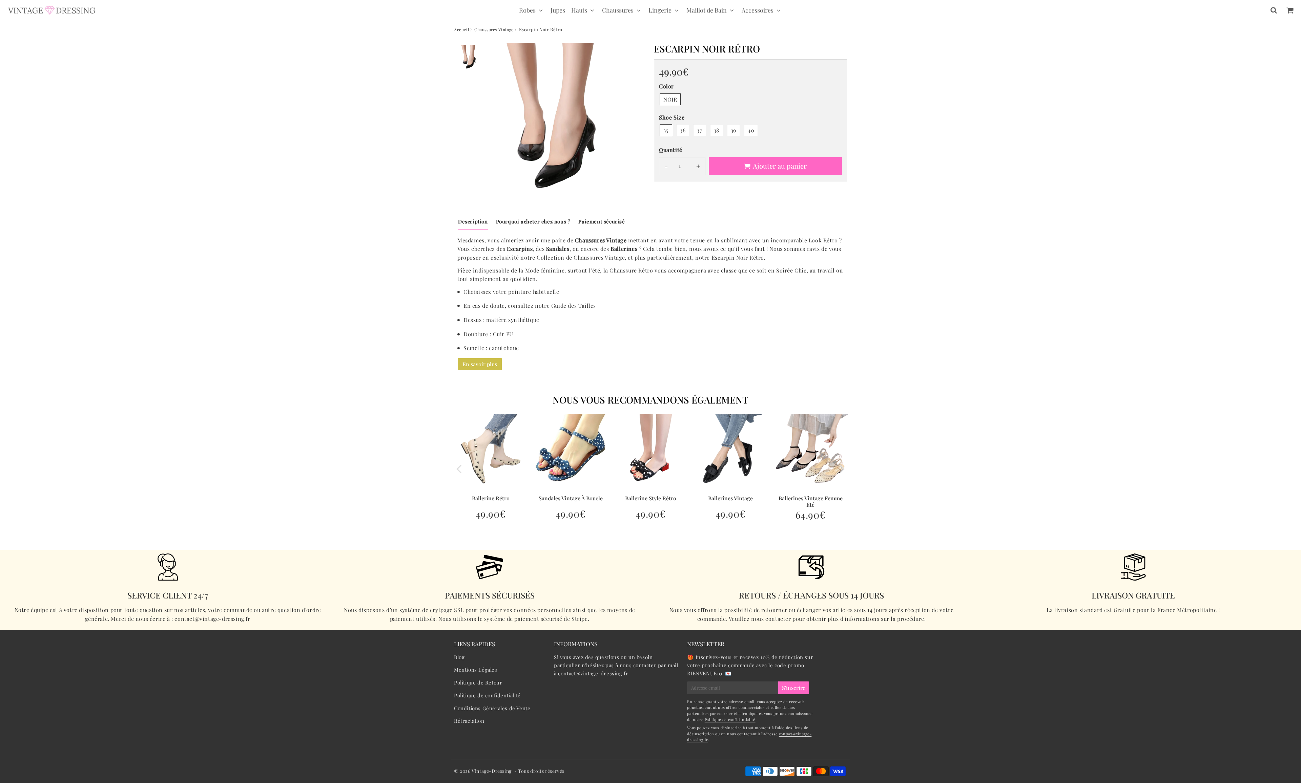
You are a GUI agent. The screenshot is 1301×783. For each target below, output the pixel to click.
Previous (459, 468)
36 (682, 130)
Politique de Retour (478, 682)
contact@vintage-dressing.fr (593, 673)
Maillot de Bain (706, 10)
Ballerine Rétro (491, 498)
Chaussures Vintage (494, 29)
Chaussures (618, 10)
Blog (459, 657)
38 (716, 130)
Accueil (461, 29)
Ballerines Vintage (730, 498)
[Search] (1273, 10)
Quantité (670, 149)
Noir (670, 99)
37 (699, 130)
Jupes (558, 10)
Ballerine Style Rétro (650, 498)
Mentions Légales (475, 669)
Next (842, 468)
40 (751, 130)
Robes (527, 10)
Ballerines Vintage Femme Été (811, 501)
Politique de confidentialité (487, 695)
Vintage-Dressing (492, 771)
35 (665, 130)
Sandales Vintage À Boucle (571, 498)
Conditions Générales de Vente (492, 708)
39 (733, 130)
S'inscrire (793, 687)
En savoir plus (479, 364)
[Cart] (1289, 10)
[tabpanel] (470, 57)
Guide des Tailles (573, 305)
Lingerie (660, 10)
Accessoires (757, 10)
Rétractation (469, 720)
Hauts (579, 10)
